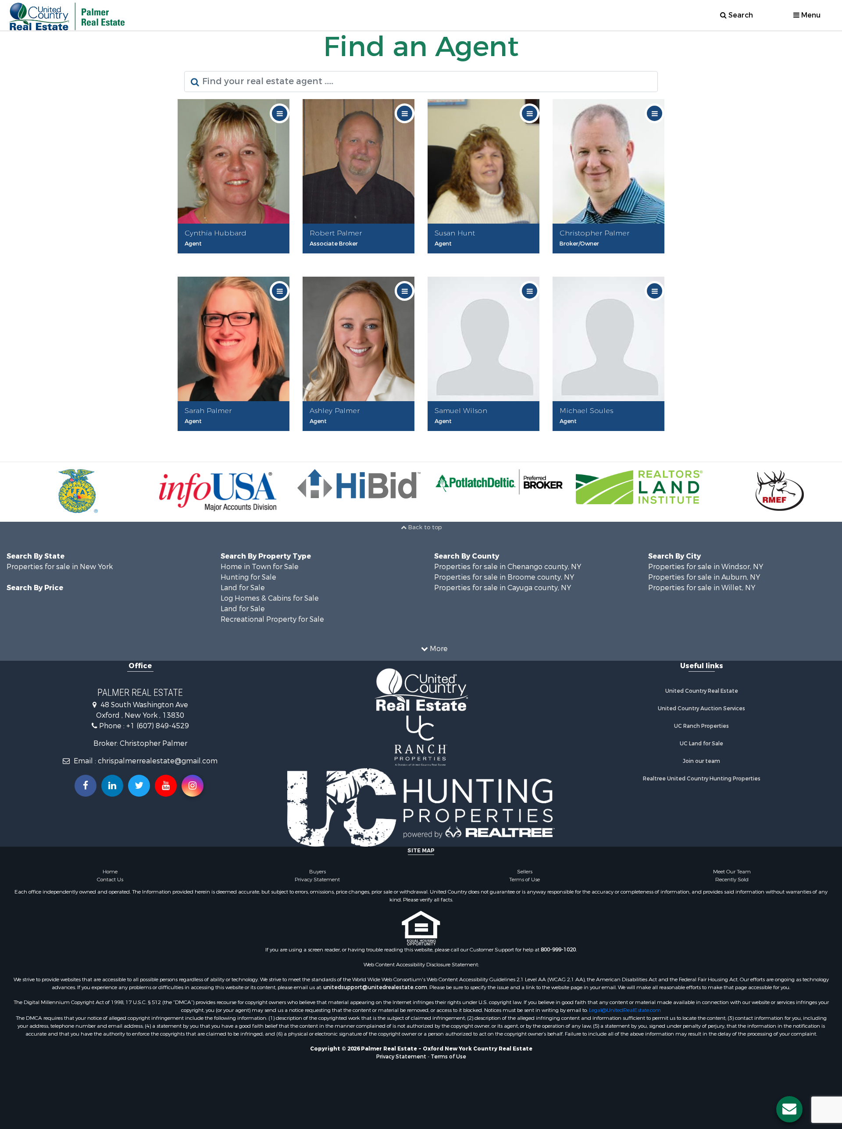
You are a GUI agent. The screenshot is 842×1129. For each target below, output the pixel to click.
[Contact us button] (789, 1109)
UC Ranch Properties (701, 726)
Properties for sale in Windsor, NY (705, 566)
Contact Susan (486, 259)
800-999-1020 (558, 949)
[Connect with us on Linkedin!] (112, 786)
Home (110, 871)
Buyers (317, 871)
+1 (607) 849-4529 (157, 725)
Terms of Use (524, 879)
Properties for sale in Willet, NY (701, 587)
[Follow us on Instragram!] (192, 786)
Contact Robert (361, 259)
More (438, 648)
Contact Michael (611, 436)
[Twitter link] (139, 786)
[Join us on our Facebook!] (85, 786)
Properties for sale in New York (60, 566)
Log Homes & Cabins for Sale (270, 598)
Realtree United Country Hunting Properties (701, 778)
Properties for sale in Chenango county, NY (507, 566)
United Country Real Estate (701, 690)
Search (740, 15)
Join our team (701, 761)
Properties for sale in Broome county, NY (504, 577)
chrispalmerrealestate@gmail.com (158, 761)
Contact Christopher (610, 259)
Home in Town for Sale (260, 566)
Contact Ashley (361, 436)
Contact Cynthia (236, 259)
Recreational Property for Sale (272, 619)
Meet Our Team (732, 871)
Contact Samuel (486, 436)
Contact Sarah (236, 436)
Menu (810, 15)
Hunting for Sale (248, 577)
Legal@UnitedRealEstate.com (625, 1010)
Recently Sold (732, 879)
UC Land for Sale (701, 743)
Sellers (524, 871)
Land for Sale (243, 587)
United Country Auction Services (701, 708)
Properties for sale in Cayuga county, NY (502, 587)
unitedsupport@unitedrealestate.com (375, 987)
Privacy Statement (317, 879)
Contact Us (110, 879)
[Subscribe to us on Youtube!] (166, 786)
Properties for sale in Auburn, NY (704, 577)
